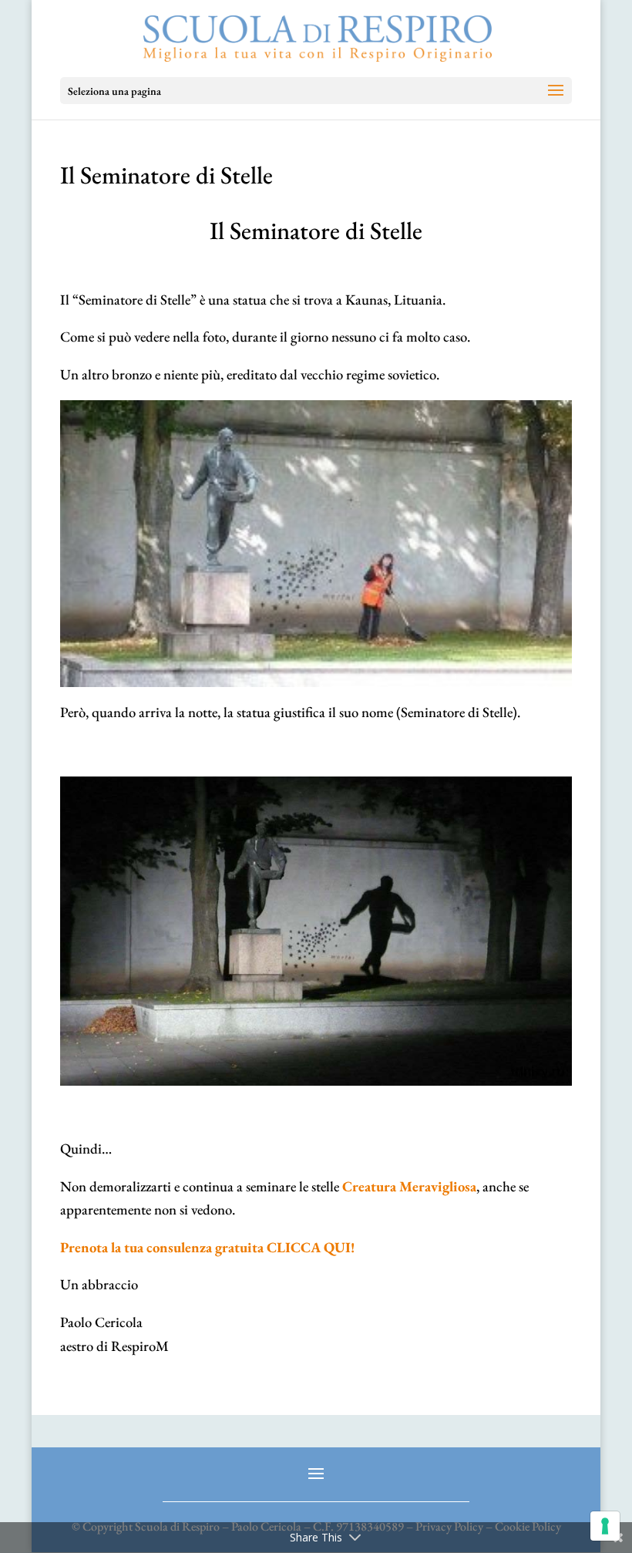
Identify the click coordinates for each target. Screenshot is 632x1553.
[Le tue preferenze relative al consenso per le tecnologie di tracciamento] (605, 1526)
